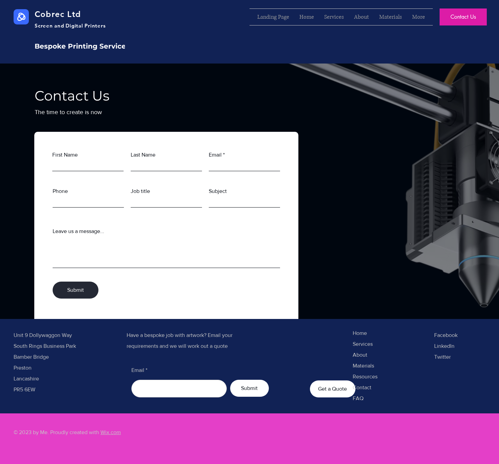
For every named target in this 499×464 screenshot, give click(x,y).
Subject (218, 191)
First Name (65, 155)
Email (215, 155)
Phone (60, 191)
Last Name (143, 155)
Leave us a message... (78, 231)
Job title (140, 191)
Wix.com (110, 432)
